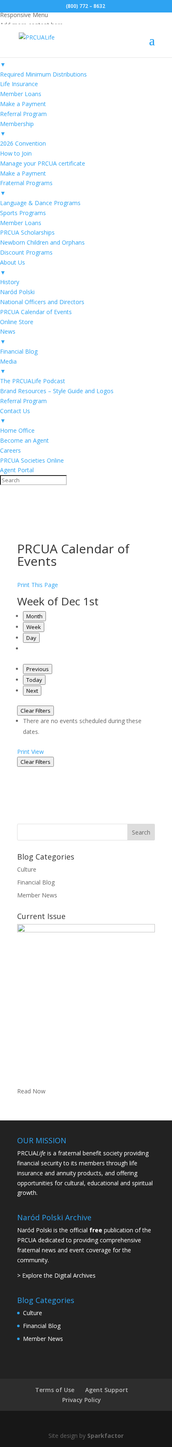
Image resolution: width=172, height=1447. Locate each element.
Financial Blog (36, 882)
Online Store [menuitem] (16, 322)
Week (33, 627)
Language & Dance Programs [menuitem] (40, 203)
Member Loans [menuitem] (20, 94)
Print (30, 752)
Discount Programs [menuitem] (26, 252)
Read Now (31, 1091)
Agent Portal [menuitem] (17, 470)
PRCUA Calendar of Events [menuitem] (36, 312)
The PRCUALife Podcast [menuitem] (32, 381)
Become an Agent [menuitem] (24, 440)
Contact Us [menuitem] (15, 416)
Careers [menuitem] (10, 450)
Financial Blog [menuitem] (19, 351)
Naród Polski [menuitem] (17, 292)
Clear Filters (35, 710)
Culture (26, 869)
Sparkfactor (105, 1436)
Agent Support (106, 1390)
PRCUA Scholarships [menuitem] (27, 232)
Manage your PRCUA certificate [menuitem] (42, 163)
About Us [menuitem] (12, 267)
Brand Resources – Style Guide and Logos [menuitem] (57, 391)
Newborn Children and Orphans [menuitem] (42, 242)
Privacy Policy (81, 1400)
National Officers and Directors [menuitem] (42, 302)
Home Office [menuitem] (17, 430)
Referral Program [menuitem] (23, 114)
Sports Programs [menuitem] (23, 213)
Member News (37, 895)
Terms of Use (54, 1390)
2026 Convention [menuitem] (23, 143)
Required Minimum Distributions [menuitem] (43, 74)
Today (34, 680)
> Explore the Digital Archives (56, 1275)
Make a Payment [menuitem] (23, 104)
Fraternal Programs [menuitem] (26, 188)
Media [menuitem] (8, 366)
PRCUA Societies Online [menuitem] (32, 460)
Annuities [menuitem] (12, 59)
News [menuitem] (7, 336)
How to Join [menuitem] (16, 153)
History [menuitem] (9, 282)
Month (34, 616)
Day (31, 638)
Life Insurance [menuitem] (19, 84)
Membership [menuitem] (17, 129)
